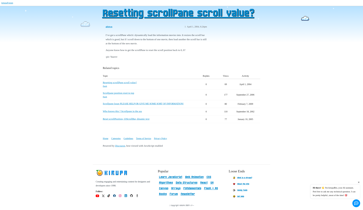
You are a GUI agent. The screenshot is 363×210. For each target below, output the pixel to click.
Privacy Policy (160, 138)
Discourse (120, 145)
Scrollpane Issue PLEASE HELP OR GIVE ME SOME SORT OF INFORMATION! (143, 103)
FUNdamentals (192, 188)
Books (163, 194)
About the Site (243, 184)
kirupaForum (7, 3)
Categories (116, 138)
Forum (174, 194)
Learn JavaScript (170, 177)
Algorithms (166, 182)
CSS (208, 177)
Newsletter (188, 194)
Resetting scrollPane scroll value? (178, 13)
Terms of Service (143, 138)
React (204, 182)
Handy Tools (242, 190)
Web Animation (194, 177)
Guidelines (128, 138)
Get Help (240, 196)
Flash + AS (211, 188)
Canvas (163, 188)
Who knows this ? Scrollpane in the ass (122, 111)
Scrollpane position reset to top (118, 93)
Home (105, 138)
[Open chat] (356, 203)
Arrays (176, 188)
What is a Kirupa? (244, 178)
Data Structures (186, 182)
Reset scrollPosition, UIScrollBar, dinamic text (126, 119)
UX (212, 182)
